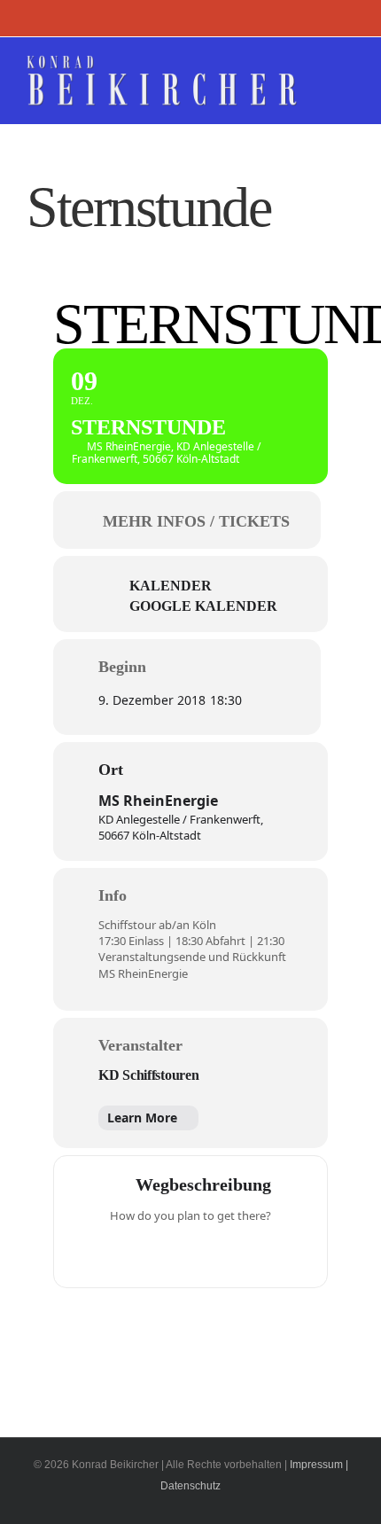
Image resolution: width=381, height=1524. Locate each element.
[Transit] (190, 1253)
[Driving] (156, 1253)
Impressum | (319, 1464)
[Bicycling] (260, 1253)
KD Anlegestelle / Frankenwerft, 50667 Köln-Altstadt (180, 827)
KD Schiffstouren (148, 1074)
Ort (110, 770)
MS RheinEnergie (158, 800)
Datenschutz (190, 1486)
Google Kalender (203, 606)
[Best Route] (121, 1253)
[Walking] (225, 1253)
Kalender (170, 585)
